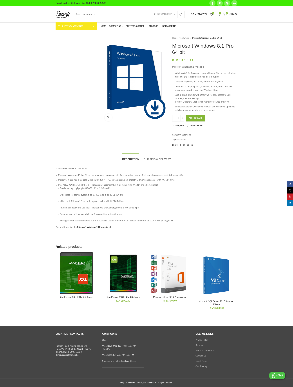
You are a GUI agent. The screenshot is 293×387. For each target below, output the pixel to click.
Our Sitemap (201, 366)
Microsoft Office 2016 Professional (169, 297)
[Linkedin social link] (234, 3)
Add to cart (195, 118)
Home (175, 38)
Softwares (185, 38)
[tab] (130, 157)
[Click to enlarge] (108, 117)
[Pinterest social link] (227, 3)
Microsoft (181, 140)
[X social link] (220, 3)
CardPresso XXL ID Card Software (76, 297)
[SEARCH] (180, 14)
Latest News (201, 361)
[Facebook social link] (212, 3)
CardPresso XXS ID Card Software (123, 297)
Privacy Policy (201, 340)
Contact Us (200, 356)
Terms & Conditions (204, 351)
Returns (199, 345)
